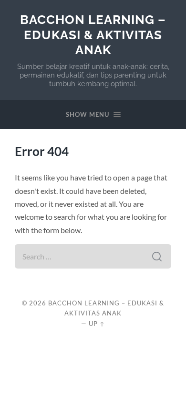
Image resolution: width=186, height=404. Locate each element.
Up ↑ (97, 323)
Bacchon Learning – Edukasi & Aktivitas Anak (93, 34)
